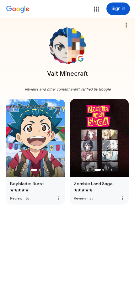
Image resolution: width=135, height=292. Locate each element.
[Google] (18, 9)
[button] (96, 9)
